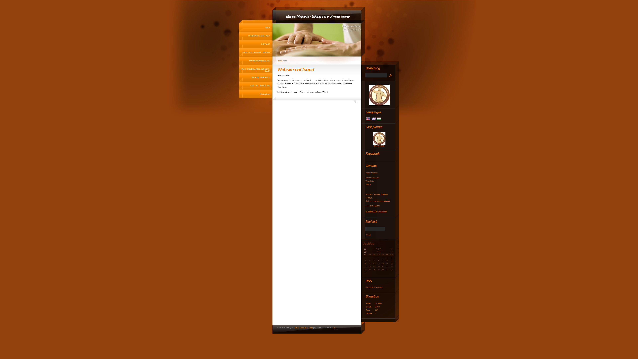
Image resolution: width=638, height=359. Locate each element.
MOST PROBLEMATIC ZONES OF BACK (255, 70)
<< (365, 249)
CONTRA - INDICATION (260, 86)
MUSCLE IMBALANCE (261, 77)
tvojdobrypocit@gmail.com (376, 211)
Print (311, 328)
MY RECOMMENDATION (259, 61)
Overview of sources (374, 287)
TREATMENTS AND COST (259, 36)
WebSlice (304, 328)
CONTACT (265, 44)
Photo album (265, 94)
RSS (297, 328)
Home (267, 27)
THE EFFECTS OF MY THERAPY (256, 52)
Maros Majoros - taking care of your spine (318, 16)
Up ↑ (335, 328)
